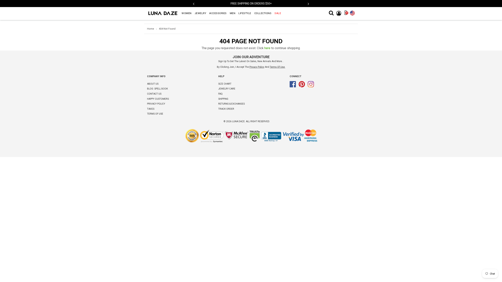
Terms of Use (277, 67)
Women (187, 13)
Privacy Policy (156, 103)
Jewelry (200, 13)
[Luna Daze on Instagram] (311, 86)
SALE (278, 13)
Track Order (226, 109)
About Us (152, 83)
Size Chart (224, 83)
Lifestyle (244, 13)
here (267, 48)
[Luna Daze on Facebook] (293, 86)
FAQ (220, 93)
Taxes (150, 109)
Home (150, 28)
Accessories (218, 13)
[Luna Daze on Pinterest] (302, 86)
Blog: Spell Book (157, 88)
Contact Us (154, 93)
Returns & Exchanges (231, 103)
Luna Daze (238, 121)
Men (233, 13)
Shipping (223, 99)
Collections (263, 13)
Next (308, 4)
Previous (193, 4)
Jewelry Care (226, 88)
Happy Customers (158, 99)
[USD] (352, 12)
